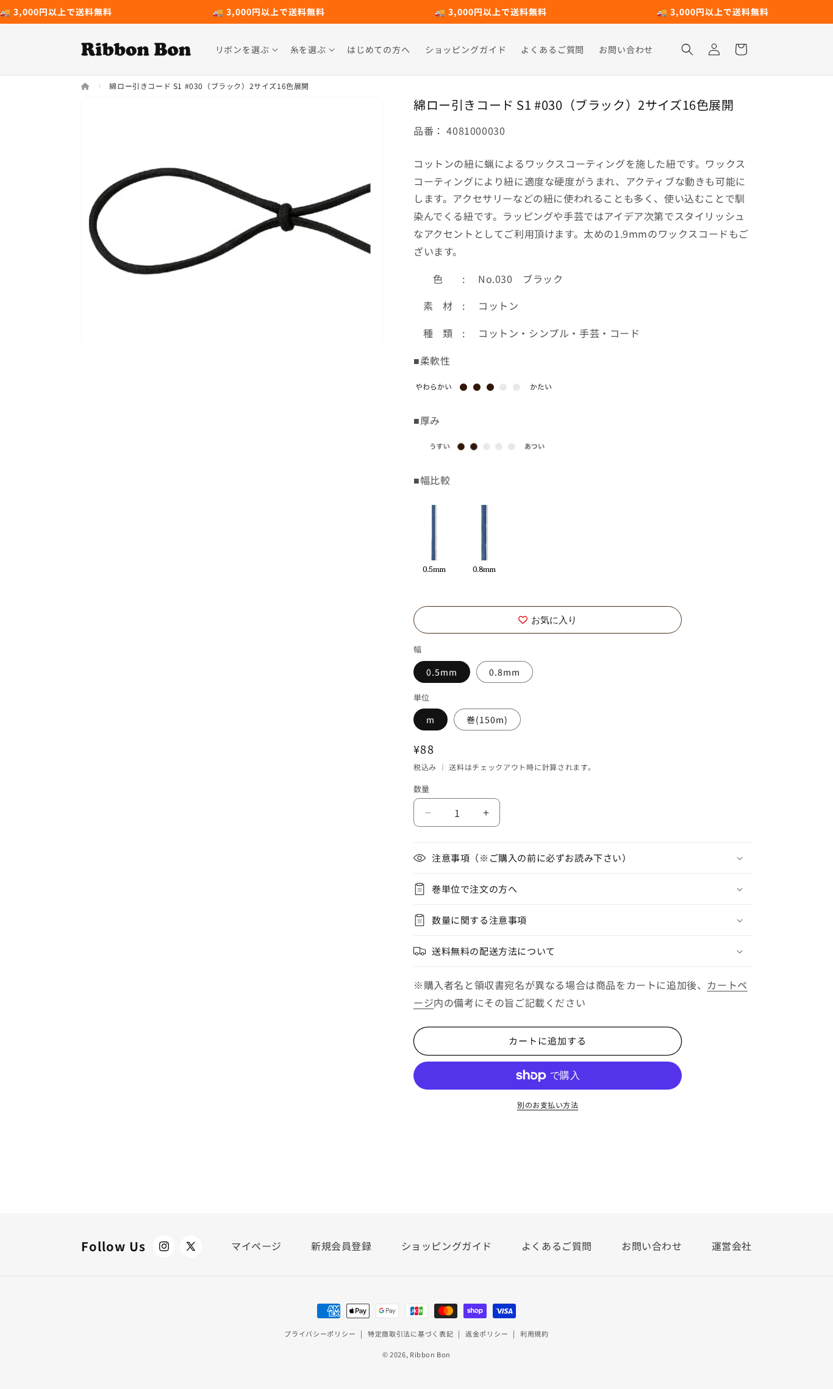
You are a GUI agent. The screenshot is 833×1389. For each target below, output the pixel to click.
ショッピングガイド (446, 1245)
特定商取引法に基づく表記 (410, 1333)
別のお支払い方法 (547, 1104)
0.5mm (441, 672)
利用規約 (534, 1333)
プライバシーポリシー (320, 1333)
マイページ (256, 1245)
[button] (245, 49)
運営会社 (732, 1245)
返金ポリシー (486, 1333)
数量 (421, 788)
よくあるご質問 (556, 1245)
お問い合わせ (651, 1245)
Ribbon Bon (430, 1354)
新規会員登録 (341, 1245)
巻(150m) (487, 719)
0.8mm (504, 672)
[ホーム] (86, 85)
